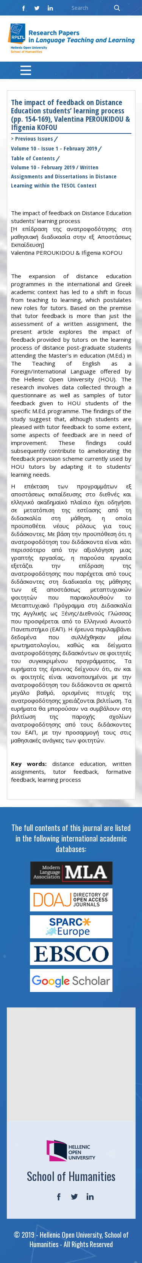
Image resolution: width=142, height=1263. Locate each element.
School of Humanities (71, 1175)
